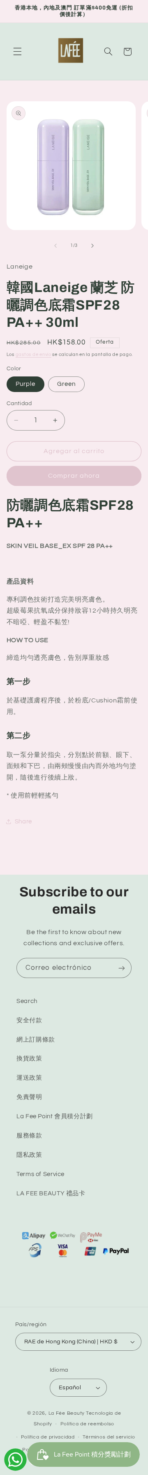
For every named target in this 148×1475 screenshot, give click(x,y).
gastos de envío (33, 354)
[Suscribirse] (121, 968)
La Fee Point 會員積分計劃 (54, 1116)
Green (66, 384)
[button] (17, 51)
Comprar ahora (74, 475)
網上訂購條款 (35, 1040)
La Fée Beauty (67, 1413)
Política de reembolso (87, 1424)
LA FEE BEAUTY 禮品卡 (51, 1193)
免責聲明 (29, 1097)
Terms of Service (40, 1174)
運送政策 (29, 1078)
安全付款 (29, 1020)
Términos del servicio (109, 1437)
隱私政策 (29, 1155)
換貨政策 (29, 1059)
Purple (25, 384)
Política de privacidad (48, 1437)
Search (26, 1001)
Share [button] (23, 821)
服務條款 (29, 1136)
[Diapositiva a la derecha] (92, 246)
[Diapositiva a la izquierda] (55, 246)
